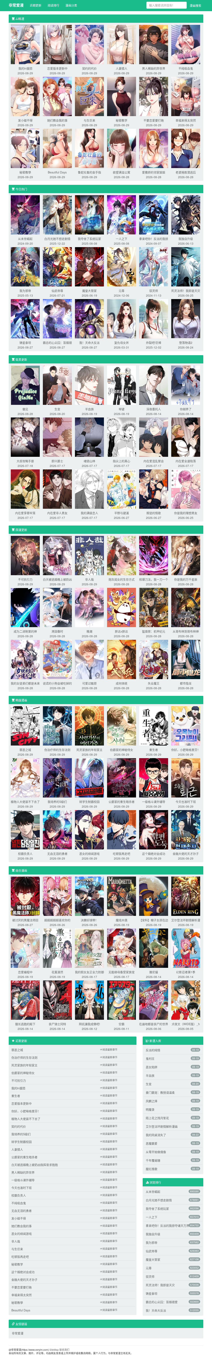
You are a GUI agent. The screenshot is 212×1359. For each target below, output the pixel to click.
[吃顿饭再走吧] (121, 829)
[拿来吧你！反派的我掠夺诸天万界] (153, 214)
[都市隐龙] (185, 659)
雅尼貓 (153, 972)
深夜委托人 (153, 409)
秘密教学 (121, 120)
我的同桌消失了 (156, 1135)
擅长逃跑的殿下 (25, 1024)
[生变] (57, 385)
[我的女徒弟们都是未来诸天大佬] (25, 659)
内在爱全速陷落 (186, 461)
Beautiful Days (57, 172)
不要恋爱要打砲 (153, 120)
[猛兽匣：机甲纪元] (153, 607)
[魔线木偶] (121, 896)
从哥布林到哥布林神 (186, 631)
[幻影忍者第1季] (185, 948)
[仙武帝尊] (57, 266)
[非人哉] (89, 555)
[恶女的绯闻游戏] (89, 829)
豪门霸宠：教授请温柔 (160, 1092)
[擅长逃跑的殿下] (25, 1000)
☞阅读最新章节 (108, 1049)
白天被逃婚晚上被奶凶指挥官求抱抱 (34, 1165)
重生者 (153, 750)
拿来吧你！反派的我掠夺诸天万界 (167, 1225)
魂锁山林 (89, 461)
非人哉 (89, 579)
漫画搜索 (195, 5)
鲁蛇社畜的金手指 (89, 172)
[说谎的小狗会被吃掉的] (57, 659)
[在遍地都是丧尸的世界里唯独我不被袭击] (153, 1000)
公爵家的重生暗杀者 (121, 802)
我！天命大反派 (89, 342)
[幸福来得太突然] (185, 96)
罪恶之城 (25, 750)
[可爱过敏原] (89, 659)
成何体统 (121, 683)
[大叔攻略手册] (25, 437)
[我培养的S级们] (57, 777)
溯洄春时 (57, 631)
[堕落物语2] (185, 318)
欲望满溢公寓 (121, 172)
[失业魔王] (153, 659)
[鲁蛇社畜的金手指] (89, 148)
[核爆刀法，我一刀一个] (153, 555)
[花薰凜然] (57, 948)
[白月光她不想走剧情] (57, 214)
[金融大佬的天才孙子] (185, 829)
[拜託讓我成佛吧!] (89, 1000)
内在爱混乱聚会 (153, 461)
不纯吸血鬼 (185, 68)
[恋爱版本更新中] (57, 44)
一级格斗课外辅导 (153, 802)
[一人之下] (121, 214)
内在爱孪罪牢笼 (25, 513)
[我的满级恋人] (89, 489)
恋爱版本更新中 (57, 68)
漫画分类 (71, 5)
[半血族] (89, 385)
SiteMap (54, 1349)
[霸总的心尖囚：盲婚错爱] (57, 318)
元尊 (121, 291)
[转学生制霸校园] (89, 777)
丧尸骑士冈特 (57, 1024)
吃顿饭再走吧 (121, 853)
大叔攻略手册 (25, 461)
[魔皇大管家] (89, 266)
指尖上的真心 (121, 461)
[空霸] (121, 1000)
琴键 (121, 409)
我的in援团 (25, 68)
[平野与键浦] (121, 489)
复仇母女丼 (121, 342)
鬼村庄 (150, 1058)
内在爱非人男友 (57, 513)
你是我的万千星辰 (185, 579)
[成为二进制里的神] (25, 607)
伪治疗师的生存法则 (57, 750)
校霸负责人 (25, 853)
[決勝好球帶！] (89, 896)
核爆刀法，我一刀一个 (153, 579)
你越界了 (186, 409)
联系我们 (64, 1349)
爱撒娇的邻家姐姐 (153, 172)
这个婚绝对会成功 (153, 853)
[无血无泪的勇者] (57, 829)
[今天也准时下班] (185, 777)
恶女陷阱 (151, 1067)
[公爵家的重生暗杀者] (121, 777)
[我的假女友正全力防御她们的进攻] (89, 948)
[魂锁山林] (89, 437)
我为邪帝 (25, 291)
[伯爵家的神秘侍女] (121, 725)
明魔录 (150, 1109)
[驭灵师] (153, 266)
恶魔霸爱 (151, 1143)
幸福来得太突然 (186, 120)
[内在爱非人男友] (57, 489)
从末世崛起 (25, 239)
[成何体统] (121, 659)
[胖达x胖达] (121, 607)
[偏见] (25, 385)
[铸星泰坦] (25, 318)
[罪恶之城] (25, 725)
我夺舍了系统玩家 (89, 239)
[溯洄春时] (57, 607)
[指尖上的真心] (121, 437)
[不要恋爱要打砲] (153, 96)
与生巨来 (89, 120)
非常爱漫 (16, 5)
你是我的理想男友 (185, 513)
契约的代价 (89, 68)
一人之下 (121, 239)
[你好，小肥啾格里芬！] (185, 725)
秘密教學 (25, 172)
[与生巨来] (89, 96)
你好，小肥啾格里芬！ (185, 750)
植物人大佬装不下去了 (25, 802)
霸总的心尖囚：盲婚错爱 (162, 1302)
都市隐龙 (186, 683)
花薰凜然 (57, 972)
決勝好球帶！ (89, 920)
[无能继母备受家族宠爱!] (121, 948)
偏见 (25, 409)
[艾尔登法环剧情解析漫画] (185, 896)
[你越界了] (185, 385)
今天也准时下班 (186, 802)
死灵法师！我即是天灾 (185, 291)
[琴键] (121, 385)
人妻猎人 (121, 68)
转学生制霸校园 (89, 802)
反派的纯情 (153, 1050)
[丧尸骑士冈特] (57, 1000)
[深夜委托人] (153, 385)
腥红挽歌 (151, 1169)
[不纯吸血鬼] (185, 44)
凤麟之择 (151, 1101)
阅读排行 (53, 5)
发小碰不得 (25, 120)
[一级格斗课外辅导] (153, 777)
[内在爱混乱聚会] (153, 437)
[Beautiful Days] (57, 148)
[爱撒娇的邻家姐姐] (153, 148)
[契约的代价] (89, 44)
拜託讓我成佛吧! (89, 1024)
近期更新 (35, 5)
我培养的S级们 (57, 802)
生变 (57, 409)
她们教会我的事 (57, 120)
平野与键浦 (121, 513)
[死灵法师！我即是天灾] (185, 266)
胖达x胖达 (121, 631)
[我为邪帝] (25, 266)
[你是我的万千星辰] (185, 555)
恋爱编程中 (25, 972)
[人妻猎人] (121, 44)
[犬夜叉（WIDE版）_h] (185, 1000)
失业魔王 (153, 683)
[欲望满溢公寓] (121, 148)
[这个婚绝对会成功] (153, 829)
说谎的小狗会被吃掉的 (57, 683)
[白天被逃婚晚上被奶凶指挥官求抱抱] (57, 555)
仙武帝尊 (57, 291)
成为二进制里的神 (25, 631)
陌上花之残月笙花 (157, 1118)
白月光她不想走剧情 (57, 239)
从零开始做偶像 (156, 1152)
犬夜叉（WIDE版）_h (186, 1024)
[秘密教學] (25, 148)
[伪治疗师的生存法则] (57, 725)
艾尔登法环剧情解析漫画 (162, 1126)
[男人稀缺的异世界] (153, 44)
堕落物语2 (185, 342)
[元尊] (121, 266)
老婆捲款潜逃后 (186, 172)
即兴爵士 (57, 461)
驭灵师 (153, 291)
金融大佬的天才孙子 (186, 853)
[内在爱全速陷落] (185, 437)
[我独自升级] (185, 214)
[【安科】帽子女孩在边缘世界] (153, 896)
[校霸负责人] (25, 829)
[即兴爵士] (57, 437)
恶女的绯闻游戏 (89, 853)
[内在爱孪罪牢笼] (25, 489)
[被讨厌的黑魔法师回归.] (25, 896)
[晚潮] (89, 607)
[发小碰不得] (25, 96)
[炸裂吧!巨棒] (153, 318)
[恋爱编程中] (25, 948)
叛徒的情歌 (153, 513)
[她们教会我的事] (57, 96)
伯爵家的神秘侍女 (121, 750)
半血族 (89, 409)
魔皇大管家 (89, 291)
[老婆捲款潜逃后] (185, 148)
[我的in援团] (25, 44)
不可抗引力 (25, 579)
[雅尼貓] (153, 948)
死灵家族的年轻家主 (89, 750)
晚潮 (89, 631)
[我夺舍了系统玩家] (89, 214)
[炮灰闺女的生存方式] (121, 555)
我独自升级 (185, 239)
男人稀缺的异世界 (153, 68)
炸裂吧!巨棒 (153, 342)
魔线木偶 (121, 920)
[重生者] (153, 725)
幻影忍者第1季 (185, 972)
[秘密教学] (121, 96)
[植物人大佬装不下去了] (25, 777)
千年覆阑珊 (153, 1160)
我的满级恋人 (89, 513)
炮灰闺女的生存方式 (121, 579)
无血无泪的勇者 (57, 853)
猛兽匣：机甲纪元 (153, 631)
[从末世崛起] (25, 214)
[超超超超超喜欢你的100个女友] (57, 896)
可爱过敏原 (89, 683)
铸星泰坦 (25, 342)
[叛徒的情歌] (153, 489)
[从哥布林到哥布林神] (185, 607)
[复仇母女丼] (121, 318)
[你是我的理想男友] (185, 489)
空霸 (121, 1024)
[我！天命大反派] (89, 318)
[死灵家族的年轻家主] (89, 725)
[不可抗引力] (25, 555)
